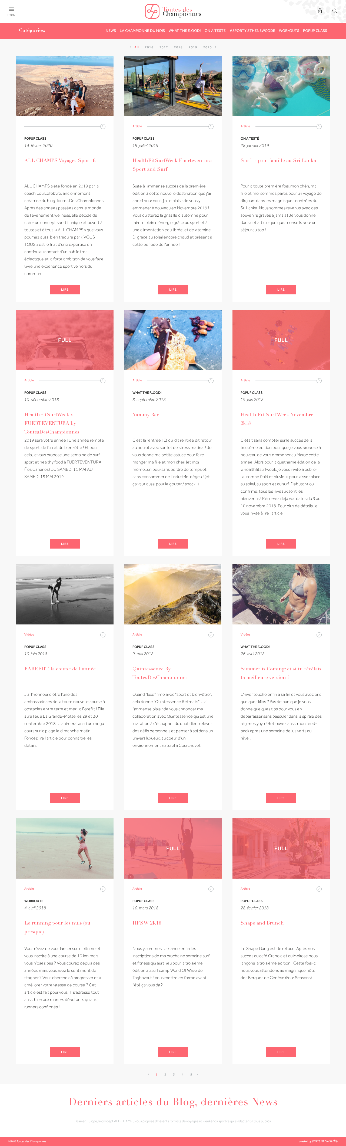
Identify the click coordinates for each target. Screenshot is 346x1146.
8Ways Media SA (322, 1141)
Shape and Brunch (262, 923)
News (111, 30)
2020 (207, 47)
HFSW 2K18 (146, 923)
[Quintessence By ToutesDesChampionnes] (173, 594)
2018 (178, 47)
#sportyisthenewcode (252, 30)
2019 (193, 47)
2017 (163, 47)
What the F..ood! (185, 30)
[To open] (102, 126)
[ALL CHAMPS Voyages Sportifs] (65, 86)
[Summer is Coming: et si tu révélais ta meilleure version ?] (281, 594)
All (136, 47)
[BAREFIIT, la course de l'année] (65, 594)
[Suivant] (216, 47)
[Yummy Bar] (173, 340)
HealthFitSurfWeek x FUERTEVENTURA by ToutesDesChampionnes (51, 424)
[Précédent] (130, 47)
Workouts (289, 30)
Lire (65, 289)
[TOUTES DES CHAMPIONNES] (173, 11)
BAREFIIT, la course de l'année (60, 669)
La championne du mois (142, 30)
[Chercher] (334, 11)
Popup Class (315, 30)
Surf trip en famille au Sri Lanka (278, 161)
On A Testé (215, 30)
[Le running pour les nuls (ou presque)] (65, 848)
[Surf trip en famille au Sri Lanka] (281, 86)
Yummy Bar (145, 415)
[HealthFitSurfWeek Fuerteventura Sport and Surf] (173, 86)
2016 (149, 47)
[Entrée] (320, 11)
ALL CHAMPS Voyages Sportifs (60, 161)
